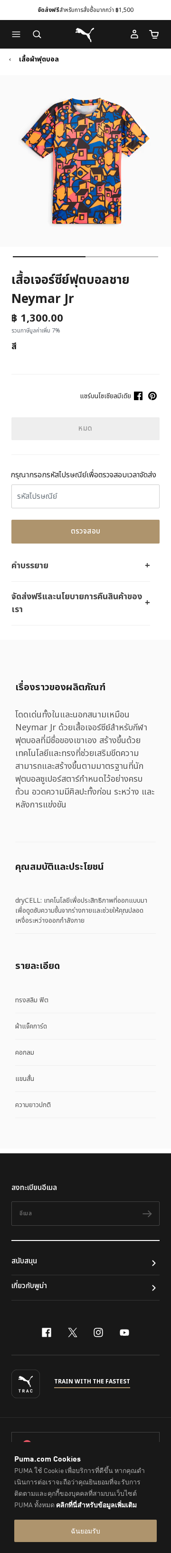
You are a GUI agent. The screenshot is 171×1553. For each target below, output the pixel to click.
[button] (18, 34)
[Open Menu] (18, 34)
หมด (85, 428)
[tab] (49, 257)
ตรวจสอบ (86, 531)
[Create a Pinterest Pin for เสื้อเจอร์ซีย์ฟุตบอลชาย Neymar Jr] (152, 396)
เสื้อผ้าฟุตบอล (39, 59)
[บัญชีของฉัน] (134, 34)
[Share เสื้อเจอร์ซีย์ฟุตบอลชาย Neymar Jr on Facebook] (138, 396)
